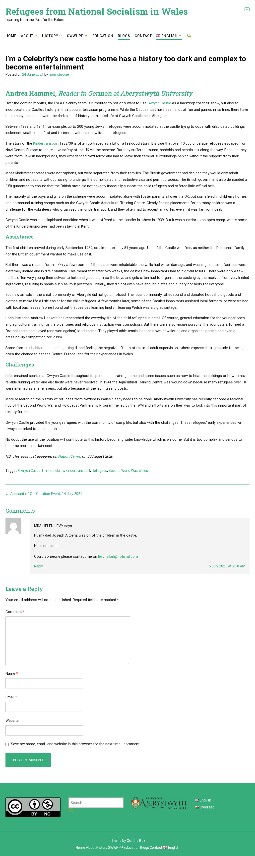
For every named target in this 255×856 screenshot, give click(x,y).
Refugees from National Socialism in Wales (96, 11)
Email (11, 697)
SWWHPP (75, 36)
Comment (15, 612)
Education (102, 36)
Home (10, 36)
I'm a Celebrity (53, 471)
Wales (143, 471)
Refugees (99, 471)
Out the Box (136, 841)
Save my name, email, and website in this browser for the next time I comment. (75, 744)
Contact (143, 36)
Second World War (123, 471)
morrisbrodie (59, 74)
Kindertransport (46, 143)
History (50, 36)
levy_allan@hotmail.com (118, 556)
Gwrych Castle (159, 103)
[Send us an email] (247, 9)
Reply (38, 566)
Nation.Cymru (69, 456)
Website (12, 720)
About (27, 36)
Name (11, 673)
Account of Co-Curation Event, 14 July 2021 (43, 493)
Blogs (124, 36)
